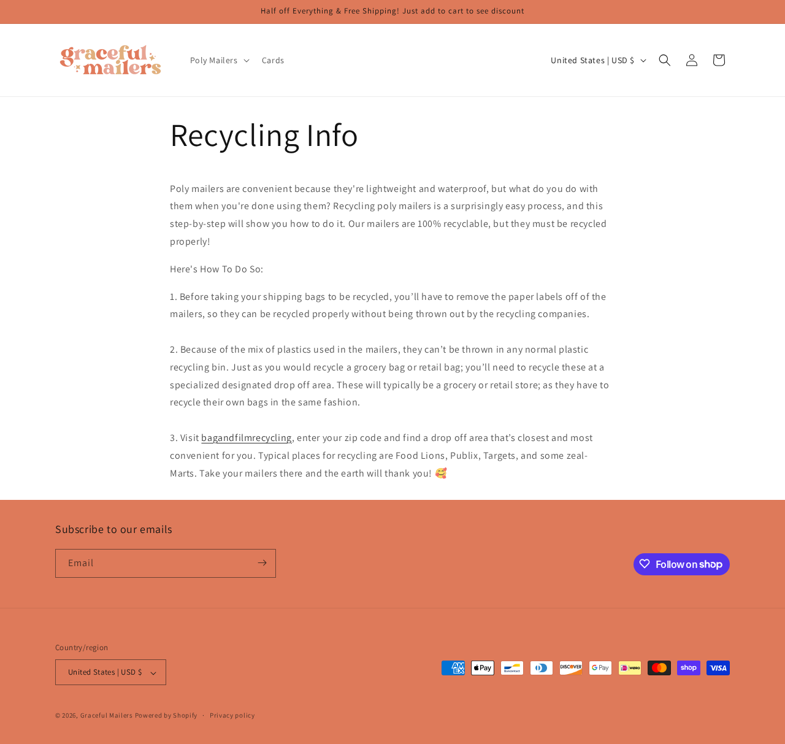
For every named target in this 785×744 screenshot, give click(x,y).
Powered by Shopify (166, 715)
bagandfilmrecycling (246, 437)
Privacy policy (232, 715)
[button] (219, 60)
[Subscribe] (261, 562)
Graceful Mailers (106, 715)
